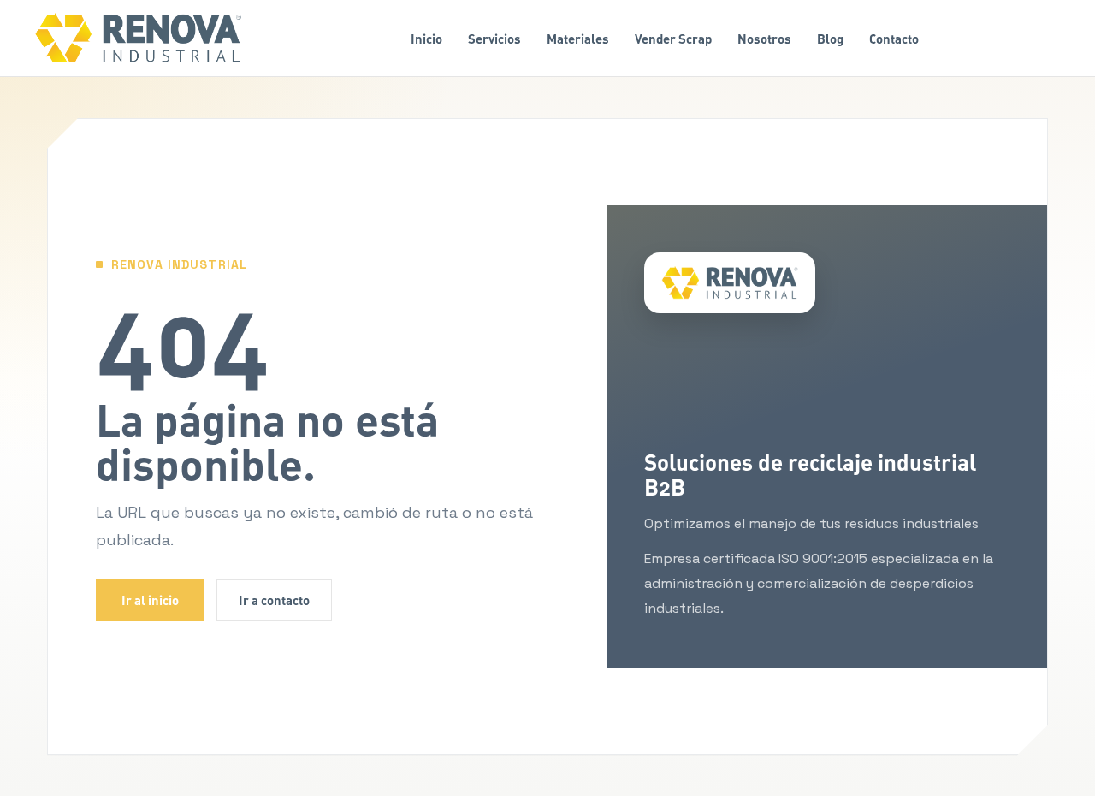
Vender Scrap (673, 38)
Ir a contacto (274, 600)
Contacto (894, 38)
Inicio (426, 38)
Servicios (494, 38)
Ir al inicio (150, 600)
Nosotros (764, 38)
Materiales (578, 38)
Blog (830, 38)
